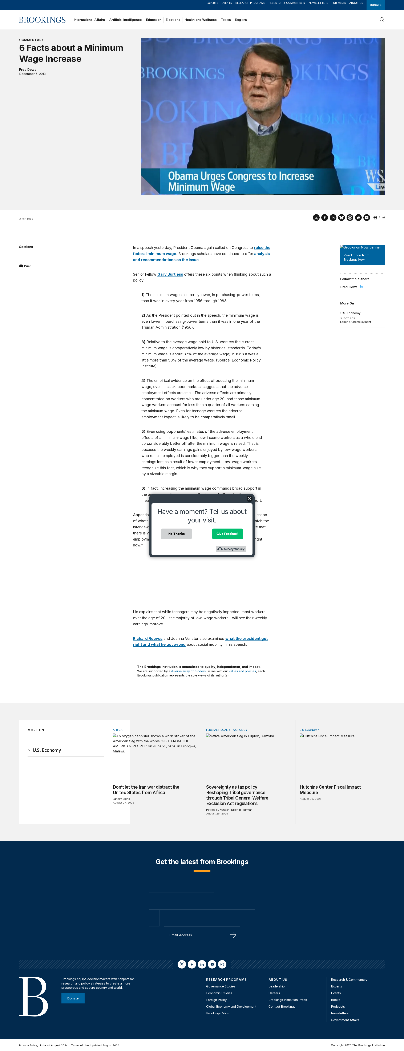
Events (227, 2)
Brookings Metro (218, 1013)
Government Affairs (345, 1020)
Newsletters (318, 2)
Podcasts (338, 1006)
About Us (356, 2)
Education (154, 20)
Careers (274, 993)
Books (335, 1000)
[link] (47, 750)
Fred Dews (27, 70)
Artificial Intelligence (125, 20)
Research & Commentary (287, 2)
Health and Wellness (201, 20)
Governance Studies (220, 986)
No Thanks (176, 533)
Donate (375, 5)
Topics (226, 20)
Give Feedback (228, 533)
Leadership (276, 986)
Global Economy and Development (231, 1006)
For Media (339, 2)
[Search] (382, 19)
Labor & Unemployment (355, 321)
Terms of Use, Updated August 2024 (95, 1045)
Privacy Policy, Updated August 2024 (43, 1045)
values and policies (242, 671)
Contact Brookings (281, 1006)
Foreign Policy (216, 1000)
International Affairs (89, 20)
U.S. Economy (350, 313)
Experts (212, 2)
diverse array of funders (188, 671)
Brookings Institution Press (287, 1000)
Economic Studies (219, 993)
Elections (173, 20)
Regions (241, 20)
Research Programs (250, 2)
